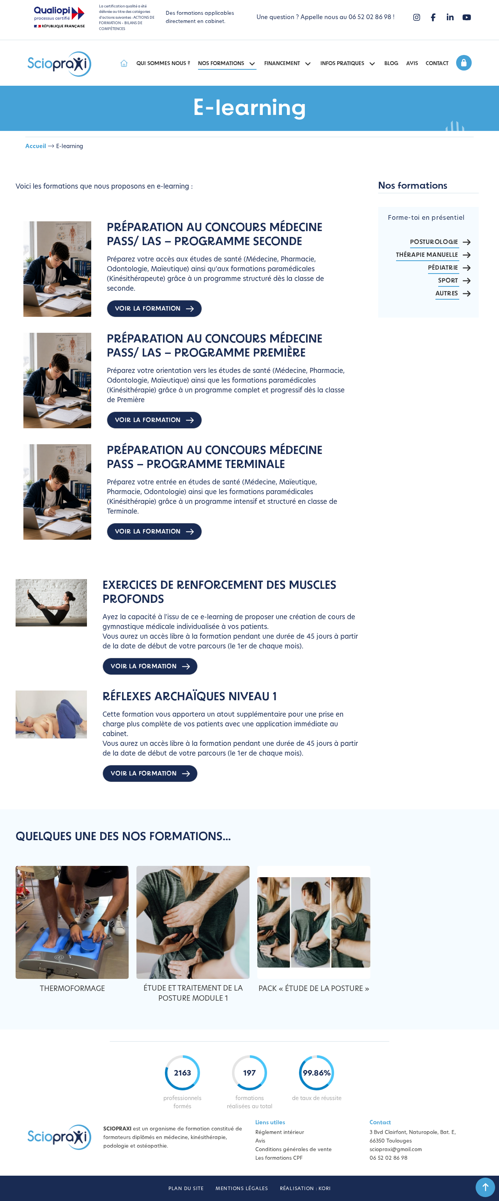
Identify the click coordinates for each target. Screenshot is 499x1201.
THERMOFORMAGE (72, 989)
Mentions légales (242, 1189)
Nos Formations (221, 64)
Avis (412, 64)
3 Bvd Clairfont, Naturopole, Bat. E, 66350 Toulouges (413, 1137)
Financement (282, 64)
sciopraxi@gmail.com (396, 1149)
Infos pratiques (342, 64)
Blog (391, 64)
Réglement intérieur (279, 1132)
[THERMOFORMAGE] (72, 922)
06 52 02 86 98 (388, 1158)
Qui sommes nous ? (163, 64)
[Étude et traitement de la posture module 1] (193, 922)
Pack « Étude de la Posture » (313, 989)
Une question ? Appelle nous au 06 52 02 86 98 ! (326, 18)
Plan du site (186, 1189)
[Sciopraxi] (59, 65)
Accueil (35, 147)
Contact (437, 64)
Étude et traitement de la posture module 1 (193, 994)
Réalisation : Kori (305, 1189)
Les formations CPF (279, 1158)
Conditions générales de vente (293, 1149)
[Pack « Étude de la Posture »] (313, 922)
